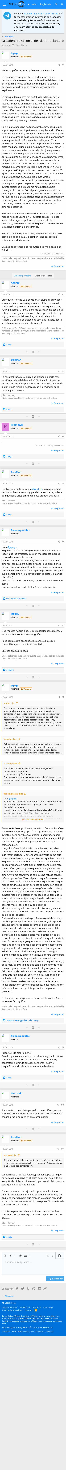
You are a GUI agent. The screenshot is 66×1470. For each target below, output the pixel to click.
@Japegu (12, 547)
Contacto (36, 1307)
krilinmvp (17, 424)
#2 (63, 294)
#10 (62, 1104)
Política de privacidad (12, 1310)
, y (22, 1020)
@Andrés (37, 488)
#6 (63, 541)
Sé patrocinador (9, 1307)
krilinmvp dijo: (10, 763)
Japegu (7, 45)
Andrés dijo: (9, 703)
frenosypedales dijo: (13, 793)
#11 (62, 1149)
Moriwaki (16, 1093)
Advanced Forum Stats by (27, 1331)
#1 (63, 65)
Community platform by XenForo (27, 1327)
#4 (63, 436)
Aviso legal (48, 1307)
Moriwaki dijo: (10, 1155)
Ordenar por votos (43, 275)
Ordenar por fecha (22, 275)
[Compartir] (59, 65)
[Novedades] (56, 4)
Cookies (28, 1310)
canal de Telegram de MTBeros (41, 13)
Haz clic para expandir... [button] (33, 819)
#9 (63, 1047)
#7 (63, 625)
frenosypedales (20, 530)
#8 (63, 697)
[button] (4, 4)
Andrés (15, 282)
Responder (59, 266)
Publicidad (25, 1307)
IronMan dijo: (10, 739)
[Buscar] (62, 4)
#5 (63, 483)
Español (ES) (10, 1302)
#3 (63, 371)
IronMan (16, 359)
